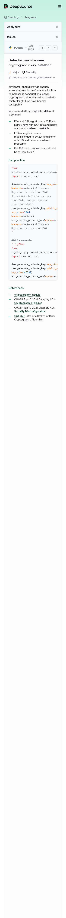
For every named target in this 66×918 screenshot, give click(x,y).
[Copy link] (41, 48)
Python (18, 47)
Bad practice (17, 160)
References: (16, 288)
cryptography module (27, 294)
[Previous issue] (48, 48)
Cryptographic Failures (28, 303)
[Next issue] (55, 48)
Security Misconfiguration (30, 311)
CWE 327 (19, 316)
